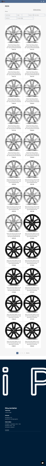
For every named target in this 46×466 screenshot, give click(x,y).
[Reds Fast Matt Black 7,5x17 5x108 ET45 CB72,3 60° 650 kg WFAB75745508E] (14, 303)
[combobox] (37, 9)
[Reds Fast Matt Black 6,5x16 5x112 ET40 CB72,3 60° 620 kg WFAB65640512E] (32, 250)
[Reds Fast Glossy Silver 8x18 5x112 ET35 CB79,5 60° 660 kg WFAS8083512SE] (14, 196)
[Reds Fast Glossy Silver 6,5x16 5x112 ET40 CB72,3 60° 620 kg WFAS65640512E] (14, 61)
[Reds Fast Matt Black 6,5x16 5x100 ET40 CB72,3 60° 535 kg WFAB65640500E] (32, 223)
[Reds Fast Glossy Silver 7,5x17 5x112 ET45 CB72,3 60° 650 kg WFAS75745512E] (14, 142)
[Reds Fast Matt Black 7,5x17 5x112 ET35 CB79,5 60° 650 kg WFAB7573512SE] (14, 330)
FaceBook (7, 429)
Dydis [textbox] (18, 15)
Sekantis (27, 353)
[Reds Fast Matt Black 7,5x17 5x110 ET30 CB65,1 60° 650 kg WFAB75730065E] (32, 303)
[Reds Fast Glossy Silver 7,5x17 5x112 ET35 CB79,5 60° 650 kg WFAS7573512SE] (32, 115)
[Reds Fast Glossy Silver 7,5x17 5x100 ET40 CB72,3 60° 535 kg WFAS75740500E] (14, 88)
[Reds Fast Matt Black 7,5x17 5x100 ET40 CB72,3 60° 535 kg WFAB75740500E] (32, 277)
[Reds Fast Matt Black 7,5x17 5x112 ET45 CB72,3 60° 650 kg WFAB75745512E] (32, 330)
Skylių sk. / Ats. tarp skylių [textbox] (34, 15)
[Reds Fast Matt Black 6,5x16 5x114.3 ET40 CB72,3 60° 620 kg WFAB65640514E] (14, 277)
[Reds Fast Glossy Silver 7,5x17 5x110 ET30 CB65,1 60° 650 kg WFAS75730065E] (14, 115)
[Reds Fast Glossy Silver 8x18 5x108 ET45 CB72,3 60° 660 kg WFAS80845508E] (14, 169)
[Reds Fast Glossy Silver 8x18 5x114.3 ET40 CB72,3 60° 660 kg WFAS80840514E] (14, 223)
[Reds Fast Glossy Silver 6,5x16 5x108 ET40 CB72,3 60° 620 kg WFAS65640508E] (32, 34)
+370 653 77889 (8, 412)
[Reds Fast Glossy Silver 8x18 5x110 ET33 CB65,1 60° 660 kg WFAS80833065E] (32, 169)
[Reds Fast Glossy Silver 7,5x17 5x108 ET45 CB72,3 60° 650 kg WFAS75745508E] (32, 88)
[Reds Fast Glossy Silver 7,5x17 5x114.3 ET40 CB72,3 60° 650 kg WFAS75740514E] (32, 142)
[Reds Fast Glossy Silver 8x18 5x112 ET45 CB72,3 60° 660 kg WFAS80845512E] (32, 196)
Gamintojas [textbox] (8, 15)
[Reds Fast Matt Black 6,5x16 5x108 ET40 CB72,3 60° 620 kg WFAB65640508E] (14, 250)
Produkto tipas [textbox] (20, 18)
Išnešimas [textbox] (8, 18)
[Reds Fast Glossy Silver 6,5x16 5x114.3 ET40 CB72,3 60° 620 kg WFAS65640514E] (32, 61)
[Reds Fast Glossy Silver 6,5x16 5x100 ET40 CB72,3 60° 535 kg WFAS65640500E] (14, 34)
